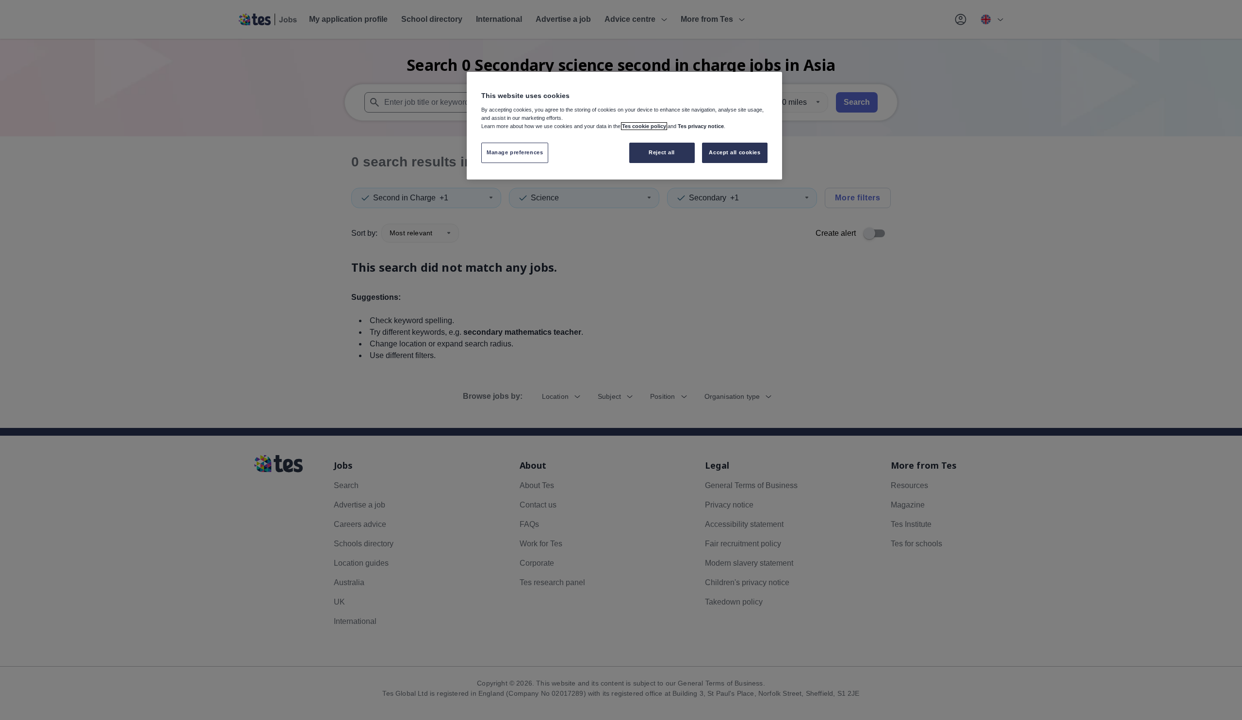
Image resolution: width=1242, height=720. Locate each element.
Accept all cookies (734, 152)
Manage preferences (515, 152)
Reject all (662, 152)
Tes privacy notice (701, 126)
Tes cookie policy (644, 126)
